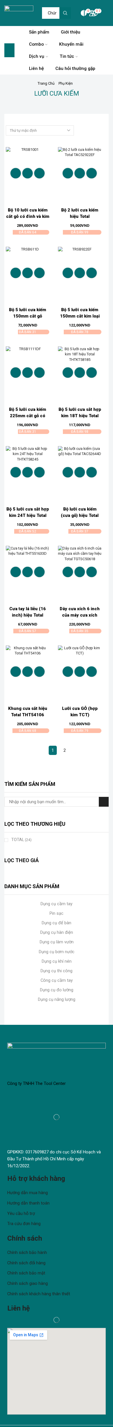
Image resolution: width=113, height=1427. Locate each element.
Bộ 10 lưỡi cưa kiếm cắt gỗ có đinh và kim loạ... (27, 216)
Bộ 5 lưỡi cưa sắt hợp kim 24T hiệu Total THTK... (27, 515)
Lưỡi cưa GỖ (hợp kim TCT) (80, 711)
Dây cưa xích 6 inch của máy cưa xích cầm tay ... (80, 615)
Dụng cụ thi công (56, 970)
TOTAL (21, 839)
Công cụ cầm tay (57, 980)
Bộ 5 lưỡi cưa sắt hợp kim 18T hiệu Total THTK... (80, 416)
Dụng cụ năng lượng (56, 999)
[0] (90, 13)
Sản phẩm (39, 32)
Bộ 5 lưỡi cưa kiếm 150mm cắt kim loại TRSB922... (80, 316)
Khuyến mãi (71, 44)
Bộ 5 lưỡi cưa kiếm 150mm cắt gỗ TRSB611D (27, 316)
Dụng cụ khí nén (57, 961)
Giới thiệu (70, 32)
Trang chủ (46, 83)
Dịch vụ (36, 56)
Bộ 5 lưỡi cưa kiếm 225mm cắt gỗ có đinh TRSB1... (27, 416)
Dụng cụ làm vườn (57, 941)
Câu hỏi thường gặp (75, 68)
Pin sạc (56, 913)
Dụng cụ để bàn (56, 922)
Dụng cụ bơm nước (56, 951)
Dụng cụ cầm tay (56, 903)
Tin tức (67, 56)
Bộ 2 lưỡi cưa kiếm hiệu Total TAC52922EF (79, 216)
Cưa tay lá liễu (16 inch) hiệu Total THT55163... (27, 615)
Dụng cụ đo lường (56, 989)
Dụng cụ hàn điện (56, 932)
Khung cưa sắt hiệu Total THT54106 (27, 711)
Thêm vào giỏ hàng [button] (27, 173)
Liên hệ (36, 68)
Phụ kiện (66, 83)
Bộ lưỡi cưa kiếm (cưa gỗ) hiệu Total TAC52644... (80, 515)
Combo (36, 44)
